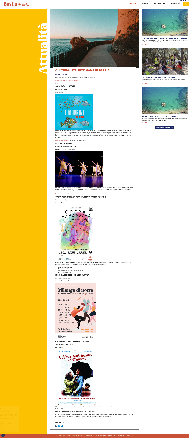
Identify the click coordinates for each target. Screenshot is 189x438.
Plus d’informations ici (61, 194)
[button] (3, 435)
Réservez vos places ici (61, 140)
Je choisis (17, 430)
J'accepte (27, 430)
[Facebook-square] (186, 1)
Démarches (175, 4)
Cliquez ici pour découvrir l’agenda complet (67, 80)
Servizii (145, 4)
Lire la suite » (145, 44)
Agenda (133, 4)
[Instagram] (188, 1)
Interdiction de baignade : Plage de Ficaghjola (159, 116)
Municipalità (159, 4)
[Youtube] (183, 1)
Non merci (6, 430)
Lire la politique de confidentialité (9, 425)
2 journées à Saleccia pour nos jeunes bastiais (159, 77)
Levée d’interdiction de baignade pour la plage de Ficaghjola (164, 38)
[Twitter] (181, 1)
